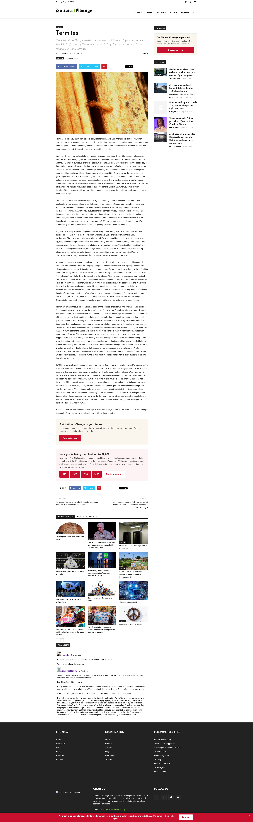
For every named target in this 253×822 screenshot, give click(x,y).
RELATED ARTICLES (66, 516)
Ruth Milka (173, 97)
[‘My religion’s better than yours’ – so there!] (70, 528)
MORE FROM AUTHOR (87, 516)
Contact (108, 759)
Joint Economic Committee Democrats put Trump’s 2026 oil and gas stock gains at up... (182, 138)
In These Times (160, 771)
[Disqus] (102, 683)
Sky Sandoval (174, 78)
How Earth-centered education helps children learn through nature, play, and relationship (101, 629)
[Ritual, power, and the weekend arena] (102, 588)
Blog (58, 751)
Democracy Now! (161, 755)
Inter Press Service (162, 763)
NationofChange (72, 58)
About (107, 739)
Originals (161, 12)
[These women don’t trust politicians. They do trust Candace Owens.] (160, 126)
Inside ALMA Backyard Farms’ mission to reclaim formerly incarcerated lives (131, 574)
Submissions (110, 755)
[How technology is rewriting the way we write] (70, 560)
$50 (86, 474)
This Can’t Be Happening (164, 743)
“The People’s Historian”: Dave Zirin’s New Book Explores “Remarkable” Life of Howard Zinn (102, 545)
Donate (173, 12)
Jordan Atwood (175, 146)
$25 (75, 474)
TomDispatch (160, 751)
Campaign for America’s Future (167, 747)
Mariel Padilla (175, 127)
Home (58, 739)
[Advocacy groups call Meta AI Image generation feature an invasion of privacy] (102, 560)
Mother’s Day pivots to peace (130, 625)
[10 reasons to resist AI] (133, 590)
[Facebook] (182, 2)
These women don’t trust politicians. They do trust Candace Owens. (181, 121)
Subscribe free (70, 438)
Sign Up (185, 12)
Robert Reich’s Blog (162, 739)
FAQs (107, 751)
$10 (64, 474)
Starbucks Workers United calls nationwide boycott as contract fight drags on (182, 72)
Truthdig (157, 759)
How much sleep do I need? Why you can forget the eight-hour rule (183, 105)
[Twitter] (191, 2)
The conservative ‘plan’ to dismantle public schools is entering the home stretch (70, 632)
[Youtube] (195, 2)
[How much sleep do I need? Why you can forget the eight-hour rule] (160, 107)
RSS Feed (60, 759)
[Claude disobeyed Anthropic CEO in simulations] (133, 533)
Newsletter (60, 743)
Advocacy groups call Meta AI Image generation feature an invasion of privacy (99, 573)
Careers (108, 747)
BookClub (60, 755)
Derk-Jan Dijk (174, 112)
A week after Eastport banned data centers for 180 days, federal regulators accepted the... (182, 89)
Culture (59, 27)
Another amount (114, 474)
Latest (149, 12)
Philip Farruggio (65, 53)
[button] (194, 12)
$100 (96, 474)
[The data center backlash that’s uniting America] (70, 589)
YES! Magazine (160, 767)
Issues (137, 12)
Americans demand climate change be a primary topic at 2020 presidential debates (77, 503)
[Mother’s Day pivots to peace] (133, 614)
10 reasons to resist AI (128, 602)
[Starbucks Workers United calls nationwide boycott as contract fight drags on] (160, 72)
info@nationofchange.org (114, 809)
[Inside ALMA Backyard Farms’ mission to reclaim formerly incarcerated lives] (133, 561)
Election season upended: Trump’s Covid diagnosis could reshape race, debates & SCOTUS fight (130, 505)
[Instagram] (186, 2)
